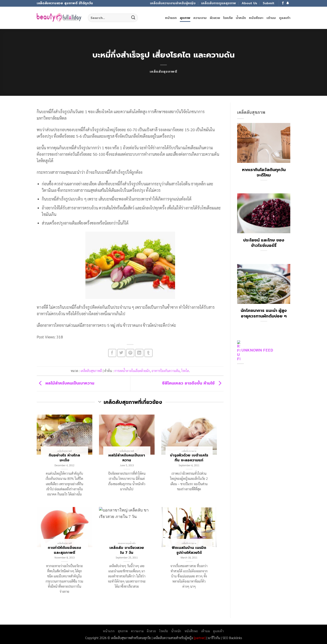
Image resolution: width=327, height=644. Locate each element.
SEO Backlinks (232, 638)
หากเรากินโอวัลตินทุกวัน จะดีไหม (264, 172)
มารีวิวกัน (214, 638)
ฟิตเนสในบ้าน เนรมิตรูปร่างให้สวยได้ (189, 550)
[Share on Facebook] (112, 353)
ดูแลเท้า (284, 17)
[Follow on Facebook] (283, 3)
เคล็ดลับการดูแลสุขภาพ (218, 3)
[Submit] (133, 18)
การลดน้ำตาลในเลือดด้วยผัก (132, 371)
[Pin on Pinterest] (130, 353)
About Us (249, 3)
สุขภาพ (185, 17)
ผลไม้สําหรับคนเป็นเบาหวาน (69, 383)
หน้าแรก (171, 17)
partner (200, 638)
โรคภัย (228, 17)
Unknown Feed (257, 349)
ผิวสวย (215, 17)
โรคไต (185, 371)
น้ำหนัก (241, 17)
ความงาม (200, 17)
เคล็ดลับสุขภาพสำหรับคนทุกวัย (131, 638)
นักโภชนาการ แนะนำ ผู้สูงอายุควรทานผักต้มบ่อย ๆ (264, 313)
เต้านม (271, 17)
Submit (268, 3)
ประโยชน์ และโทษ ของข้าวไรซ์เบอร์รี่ (263, 242)
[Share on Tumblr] (148, 353)
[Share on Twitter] (121, 353)
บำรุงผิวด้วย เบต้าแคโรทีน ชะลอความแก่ (189, 457)
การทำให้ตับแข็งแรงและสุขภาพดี (64, 550)
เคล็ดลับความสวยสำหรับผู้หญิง (173, 638)
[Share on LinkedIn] (139, 353)
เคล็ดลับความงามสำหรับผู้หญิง (173, 3)
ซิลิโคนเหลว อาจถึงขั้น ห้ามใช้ (189, 383)
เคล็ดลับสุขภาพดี (163, 71)
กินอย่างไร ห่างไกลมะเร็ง (64, 457)
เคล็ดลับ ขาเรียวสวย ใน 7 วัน (126, 550)
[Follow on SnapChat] (287, 3)
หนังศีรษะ (256, 17)
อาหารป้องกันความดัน (165, 371)
